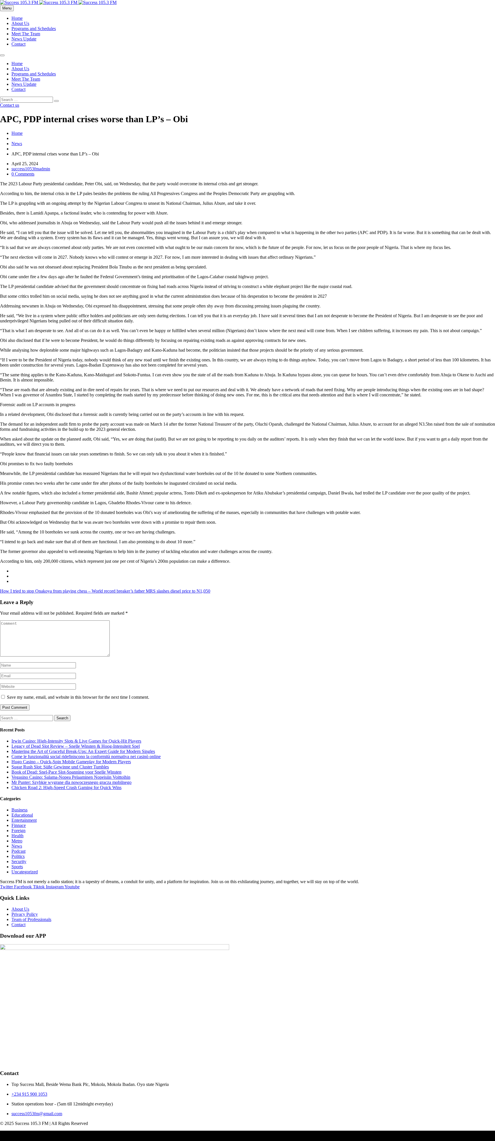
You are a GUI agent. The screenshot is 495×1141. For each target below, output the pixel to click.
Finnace (18, 825)
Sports (17, 866)
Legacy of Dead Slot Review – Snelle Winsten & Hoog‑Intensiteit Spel (75, 746)
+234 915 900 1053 (29, 1094)
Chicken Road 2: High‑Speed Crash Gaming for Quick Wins (66, 787)
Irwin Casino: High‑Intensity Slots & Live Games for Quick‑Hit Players (76, 741)
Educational (22, 815)
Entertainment (24, 820)
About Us (20, 23)
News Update (23, 38)
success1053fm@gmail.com (36, 1113)
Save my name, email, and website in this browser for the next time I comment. (78, 697)
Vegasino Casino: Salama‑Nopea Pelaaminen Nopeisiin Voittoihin (70, 777)
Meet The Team (25, 33)
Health (17, 835)
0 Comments (22, 174)
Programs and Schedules (33, 28)
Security (18, 861)
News (16, 143)
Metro (16, 840)
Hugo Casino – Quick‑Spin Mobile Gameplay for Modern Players (71, 761)
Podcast (18, 851)
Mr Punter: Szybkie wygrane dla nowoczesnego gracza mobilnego (71, 782)
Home (17, 18)
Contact (18, 44)
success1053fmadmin (30, 168)
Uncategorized (24, 871)
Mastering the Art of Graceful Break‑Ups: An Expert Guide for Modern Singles (83, 751)
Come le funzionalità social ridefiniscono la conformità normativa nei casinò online (86, 756)
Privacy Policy (24, 914)
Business (19, 809)
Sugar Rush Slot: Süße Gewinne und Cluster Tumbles (60, 766)
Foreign (18, 830)
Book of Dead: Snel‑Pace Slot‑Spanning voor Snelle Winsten (66, 772)
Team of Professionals (31, 919)
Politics (18, 856)
